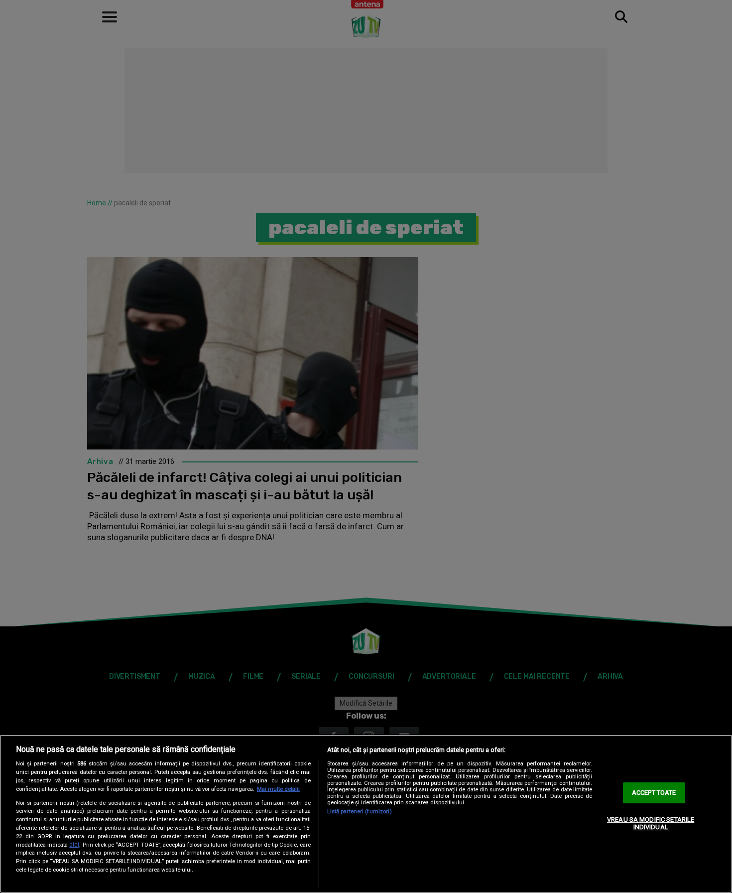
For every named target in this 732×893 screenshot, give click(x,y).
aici (74, 844)
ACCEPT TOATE (654, 792)
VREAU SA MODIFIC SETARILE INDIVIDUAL (650, 823)
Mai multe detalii (278, 789)
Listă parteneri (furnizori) (359, 811)
